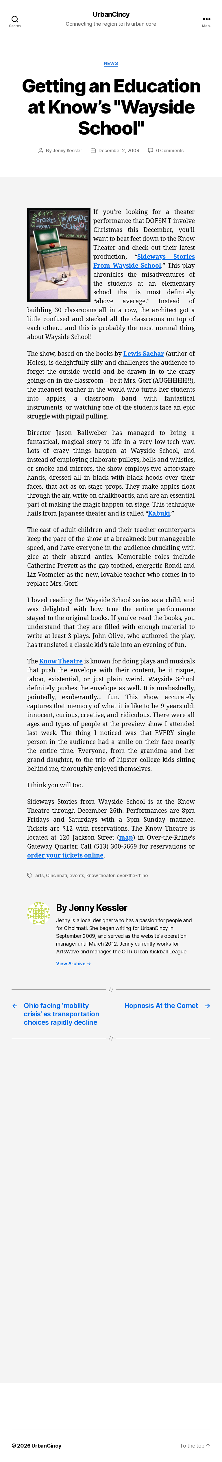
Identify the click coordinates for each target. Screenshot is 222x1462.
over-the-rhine (132, 875)
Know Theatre (61, 661)
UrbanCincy (111, 14)
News (111, 63)
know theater (100, 875)
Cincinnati (56, 875)
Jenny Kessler (67, 150)
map (126, 838)
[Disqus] (111, 1139)
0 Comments (170, 150)
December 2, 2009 (119, 150)
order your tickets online (65, 856)
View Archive (73, 963)
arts (39, 875)
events (76, 875)
